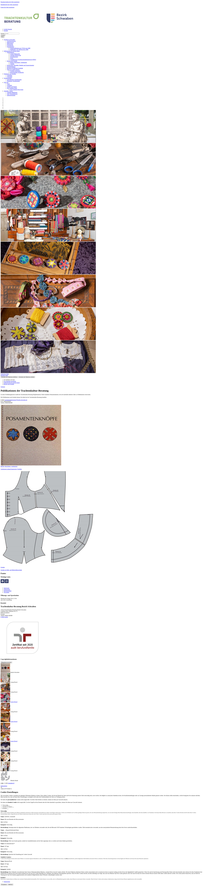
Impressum (6, 588)
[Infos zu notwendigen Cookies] (9, 805)
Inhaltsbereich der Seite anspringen (9, 4)
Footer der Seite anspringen (7, 7)
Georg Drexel (13, 702)
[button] (9, 39)
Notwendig (5, 805)
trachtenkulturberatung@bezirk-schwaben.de (16, 400)
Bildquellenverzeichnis (6, 662)
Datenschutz (7, 589)
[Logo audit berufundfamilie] (31, 656)
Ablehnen (10, 884)
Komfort (5, 808)
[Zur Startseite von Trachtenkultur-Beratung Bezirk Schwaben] (39, 26)
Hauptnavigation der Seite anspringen (10, 2)
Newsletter (6, 592)
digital (11, 783)
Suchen (2, 33)
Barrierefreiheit (7, 591)
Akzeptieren (4, 884)
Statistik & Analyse (7, 806)
